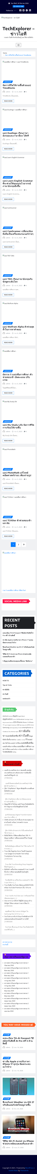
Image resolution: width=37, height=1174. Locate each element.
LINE (18, 725)
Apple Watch (21, 716)
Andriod (5, 716)
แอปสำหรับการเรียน (10, 746)
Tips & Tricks (7, 685)
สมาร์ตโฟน (6, 743)
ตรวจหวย (6, 942)
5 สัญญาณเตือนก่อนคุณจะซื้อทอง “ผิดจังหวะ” (18, 661)
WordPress (29, 1168)
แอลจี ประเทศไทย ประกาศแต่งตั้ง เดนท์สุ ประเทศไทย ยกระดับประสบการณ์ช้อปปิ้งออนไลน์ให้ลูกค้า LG (17, 772)
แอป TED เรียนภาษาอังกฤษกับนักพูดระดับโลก (18, 280)
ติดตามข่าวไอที (12, 764)
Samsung (6, 727)
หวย (10, 942)
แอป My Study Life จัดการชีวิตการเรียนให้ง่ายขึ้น (18, 426)
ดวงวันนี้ (5, 945)
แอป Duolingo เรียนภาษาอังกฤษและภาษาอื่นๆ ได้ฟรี (16, 134)
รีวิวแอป (29, 739)
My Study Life (23, 725)
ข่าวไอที (5, 694)
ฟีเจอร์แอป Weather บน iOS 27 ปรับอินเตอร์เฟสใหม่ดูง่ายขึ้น (18, 1103)
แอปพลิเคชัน (27, 742)
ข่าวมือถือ (6, 690)
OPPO (28, 725)
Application (8, 719)
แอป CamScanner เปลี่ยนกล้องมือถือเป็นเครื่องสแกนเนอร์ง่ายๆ (18, 232)
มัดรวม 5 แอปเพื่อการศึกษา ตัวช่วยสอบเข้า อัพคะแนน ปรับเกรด (18, 377)
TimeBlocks (5, 731)
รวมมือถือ (19, 739)
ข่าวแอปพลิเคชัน (10, 735)
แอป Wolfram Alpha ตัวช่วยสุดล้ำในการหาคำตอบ (18, 328)
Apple (15, 716)
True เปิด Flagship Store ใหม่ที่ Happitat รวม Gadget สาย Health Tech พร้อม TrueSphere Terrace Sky (18, 853)
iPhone (19, 722)
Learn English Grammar (10, 725)
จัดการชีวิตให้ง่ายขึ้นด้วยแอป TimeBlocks (18, 55)
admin (8, 92)
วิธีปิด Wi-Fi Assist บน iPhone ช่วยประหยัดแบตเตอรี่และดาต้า (18, 1142)
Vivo (10, 731)
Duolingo (27, 719)
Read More (8, 101)
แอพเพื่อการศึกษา (28, 749)
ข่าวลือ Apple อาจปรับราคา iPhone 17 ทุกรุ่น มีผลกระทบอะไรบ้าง (17, 1064)
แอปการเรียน (16, 743)
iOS (14, 722)
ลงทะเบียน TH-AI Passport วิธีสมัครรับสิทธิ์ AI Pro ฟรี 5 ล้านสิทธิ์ (18, 1041)
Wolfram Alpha (14, 731)
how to (11, 722)
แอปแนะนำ (6, 699)
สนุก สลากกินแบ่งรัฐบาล (16, 956)
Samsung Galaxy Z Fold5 (16, 727)
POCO (32, 725)
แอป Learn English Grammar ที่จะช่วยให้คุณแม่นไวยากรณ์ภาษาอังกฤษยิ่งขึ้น (18, 183)
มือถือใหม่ (13, 739)
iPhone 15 (25, 722)
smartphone (26, 727)
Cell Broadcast (20, 719)
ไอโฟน (14, 752)
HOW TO (6, 681)
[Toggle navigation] (18, 45)
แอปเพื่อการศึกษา (24, 746)
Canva (14, 719)
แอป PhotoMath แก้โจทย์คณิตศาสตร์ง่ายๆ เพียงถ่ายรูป (17, 474)
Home (5, 53)
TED (32, 727)
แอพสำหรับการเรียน (16, 749)
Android (10, 716)
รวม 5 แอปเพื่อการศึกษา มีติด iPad (14, 590)
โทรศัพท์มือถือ (7, 752)
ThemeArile (24, 1171)
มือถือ (9, 739)
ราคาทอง (23, 739)
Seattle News (13, 1171)
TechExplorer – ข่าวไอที (19, 31)
